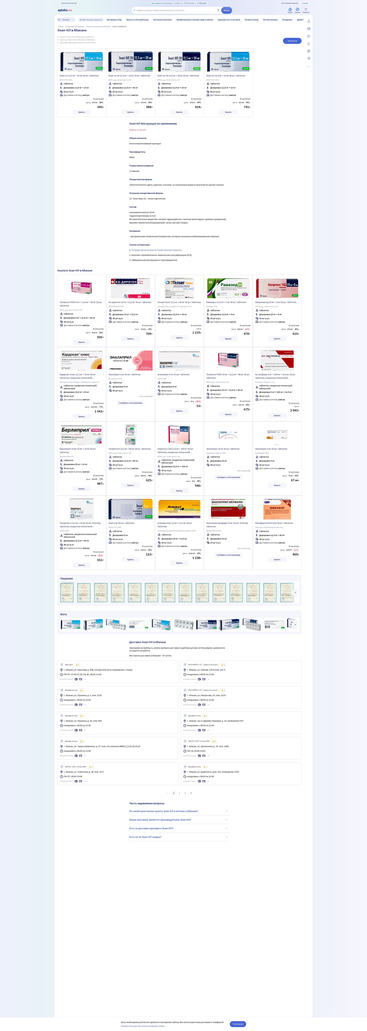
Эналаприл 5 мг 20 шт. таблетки (173, 374)
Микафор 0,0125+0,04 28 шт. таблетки (274, 523)
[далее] (295, 592)
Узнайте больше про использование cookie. (143, 1026)
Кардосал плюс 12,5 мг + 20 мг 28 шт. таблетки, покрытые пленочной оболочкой (78, 376)
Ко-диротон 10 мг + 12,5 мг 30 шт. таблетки (130, 302)
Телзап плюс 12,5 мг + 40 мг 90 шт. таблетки (179, 302)
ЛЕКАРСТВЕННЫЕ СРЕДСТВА (75, 26)
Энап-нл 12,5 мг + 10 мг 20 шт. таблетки (78, 75)
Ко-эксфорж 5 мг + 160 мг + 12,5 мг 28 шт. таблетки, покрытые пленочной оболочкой (275, 376)
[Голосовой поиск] (218, 10)
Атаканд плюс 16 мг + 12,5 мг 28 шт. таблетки (174, 525)
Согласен (238, 1024)
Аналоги (292, 40)
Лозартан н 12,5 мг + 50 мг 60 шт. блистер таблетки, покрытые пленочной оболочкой (80, 525)
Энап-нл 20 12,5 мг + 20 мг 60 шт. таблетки (178, 75)
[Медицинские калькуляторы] (308, 43)
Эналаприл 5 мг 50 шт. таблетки (124, 374)
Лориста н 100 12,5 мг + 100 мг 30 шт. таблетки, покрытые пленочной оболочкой (175, 450)
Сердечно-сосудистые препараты (98, 26)
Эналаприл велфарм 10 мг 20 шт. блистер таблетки (227, 525)
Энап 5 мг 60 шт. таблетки (121, 523)
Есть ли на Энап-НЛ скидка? (145, 837)
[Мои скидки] (308, 28)
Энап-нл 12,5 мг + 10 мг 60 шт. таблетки (225, 75)
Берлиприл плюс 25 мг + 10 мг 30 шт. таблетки (78, 450)
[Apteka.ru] (67, 10)
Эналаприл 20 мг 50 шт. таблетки (222, 448)
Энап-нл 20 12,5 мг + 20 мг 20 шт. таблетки (129, 75)
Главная (61, 26)
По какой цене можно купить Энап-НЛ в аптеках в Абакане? (163, 811)
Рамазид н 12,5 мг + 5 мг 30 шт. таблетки (226, 302)
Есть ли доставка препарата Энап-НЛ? (151, 828)
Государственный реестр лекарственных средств (156, 250)
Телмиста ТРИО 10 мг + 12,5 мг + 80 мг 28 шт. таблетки (228, 376)
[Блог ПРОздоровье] (308, 36)
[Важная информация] (308, 51)
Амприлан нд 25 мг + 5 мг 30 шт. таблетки (275, 302)
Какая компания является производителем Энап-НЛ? (160, 819)
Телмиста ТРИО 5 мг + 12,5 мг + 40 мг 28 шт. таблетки (81, 304)
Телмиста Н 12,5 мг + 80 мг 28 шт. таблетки (130, 448)
